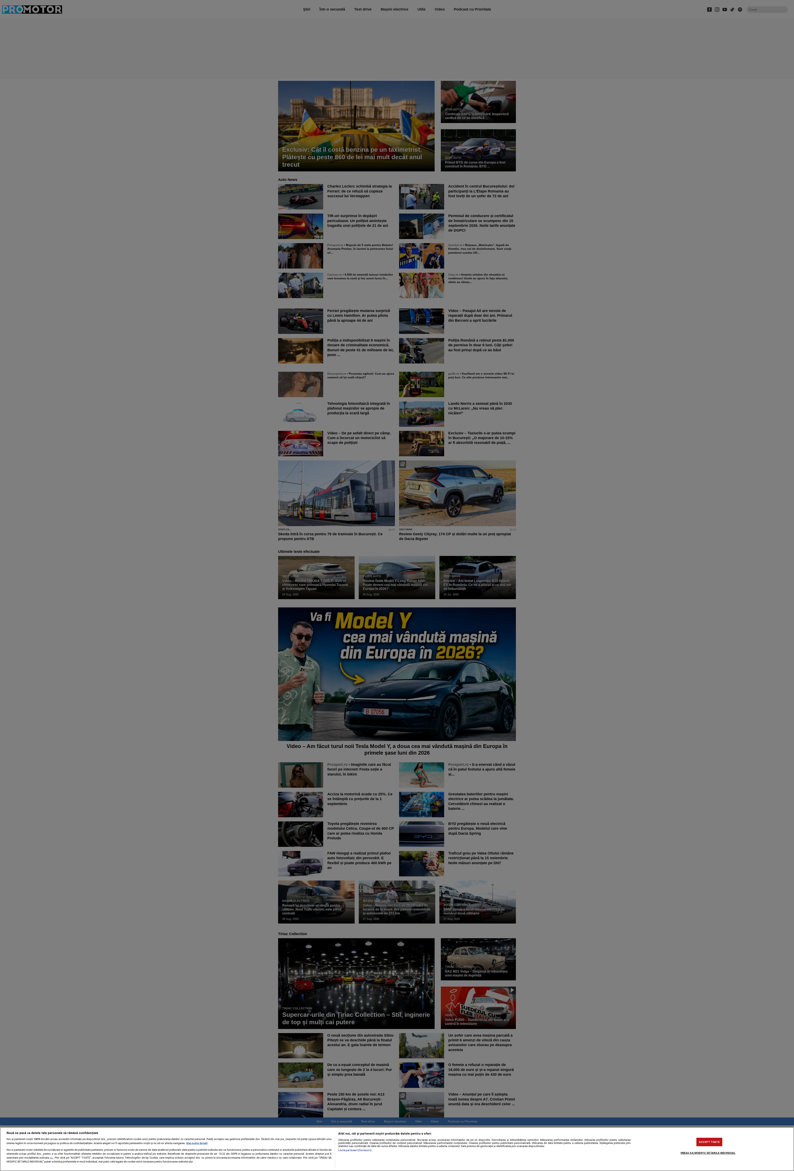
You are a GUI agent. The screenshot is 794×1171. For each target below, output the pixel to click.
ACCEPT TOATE (709, 1142)
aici (51, 1158)
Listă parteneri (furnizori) (354, 1150)
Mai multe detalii (196, 1143)
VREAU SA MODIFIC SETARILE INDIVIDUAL (708, 1152)
